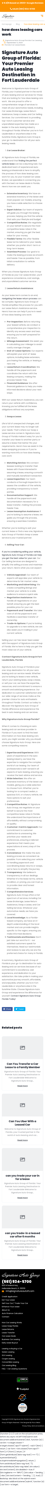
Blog (18, 24)
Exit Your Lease (8, 1300)
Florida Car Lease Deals (15, 45)
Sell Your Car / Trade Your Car (15, 1303)
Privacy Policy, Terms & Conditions (33, 1426)
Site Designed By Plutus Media (30, 1423)
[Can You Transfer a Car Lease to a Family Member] (22, 1047)
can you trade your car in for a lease (23, 1177)
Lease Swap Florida (10, 1326)
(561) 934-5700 (17, 1281)
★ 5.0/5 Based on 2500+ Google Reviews (22, 2)
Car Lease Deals (9, 1336)
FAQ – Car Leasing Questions (14, 1369)
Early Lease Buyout (10, 1342)
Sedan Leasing (8, 1352)
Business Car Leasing (11, 1339)
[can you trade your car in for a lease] (22, 1159)
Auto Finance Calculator (12, 1313)
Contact (5, 1316)
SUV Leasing (7, 1355)
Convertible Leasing (10, 1362)
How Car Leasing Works (12, 1322)
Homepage (7, 24)
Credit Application (10, 1296)
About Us (6, 1310)
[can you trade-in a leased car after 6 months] (22, 1217)
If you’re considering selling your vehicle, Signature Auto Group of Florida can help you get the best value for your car (22, 555)
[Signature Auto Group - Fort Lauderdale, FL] (8, 16)
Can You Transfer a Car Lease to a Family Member (22, 1065)
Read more (23, 1086)
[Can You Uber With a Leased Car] (22, 1105)
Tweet (21, 1009)
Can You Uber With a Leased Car (22, 1123)
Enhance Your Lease (11, 1306)
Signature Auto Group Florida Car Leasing (23, 40)
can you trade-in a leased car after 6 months (22, 1234)
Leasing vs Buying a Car (12, 1348)
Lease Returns (8, 1329)
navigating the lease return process (19, 298)
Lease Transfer (8, 1332)
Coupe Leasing (8, 1358)
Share (8, 1009)
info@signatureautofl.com (19, 1291)
